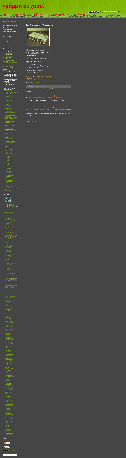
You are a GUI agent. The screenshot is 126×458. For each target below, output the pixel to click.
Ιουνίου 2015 (8, 431)
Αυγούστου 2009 (9, 353)
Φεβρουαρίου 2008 (9, 329)
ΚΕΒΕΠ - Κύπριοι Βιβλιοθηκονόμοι (9, 246)
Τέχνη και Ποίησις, (11, 283)
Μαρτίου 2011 (8, 378)
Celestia (7, 304)
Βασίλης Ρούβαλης (9, 227)
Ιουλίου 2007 (8, 320)
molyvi (7, 258)
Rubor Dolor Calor (9, 268)
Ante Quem (8, 226)
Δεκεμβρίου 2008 (9, 342)
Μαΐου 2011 (8, 380)
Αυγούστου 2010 (9, 368)
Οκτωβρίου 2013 (9, 414)
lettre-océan (8, 250)
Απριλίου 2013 (8, 408)
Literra (7, 252)
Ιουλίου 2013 (8, 412)
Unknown (59, 97)
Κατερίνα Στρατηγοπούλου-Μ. (11, 205)
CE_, (11, 281)
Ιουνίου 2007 (8, 318)
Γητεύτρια (7, 231)
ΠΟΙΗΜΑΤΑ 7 (35, 83)
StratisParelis (8, 309)
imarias (7, 243)
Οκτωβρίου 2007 (9, 324)
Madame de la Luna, (11, 279)
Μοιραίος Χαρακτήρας (10, 256)
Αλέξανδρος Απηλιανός (10, 220)
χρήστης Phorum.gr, (11, 288)
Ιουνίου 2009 (8, 350)
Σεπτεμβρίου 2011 (9, 384)
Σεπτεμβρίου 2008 (9, 338)
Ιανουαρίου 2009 (9, 343)
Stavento (7, 269)
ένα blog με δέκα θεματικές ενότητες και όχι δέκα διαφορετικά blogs (11, 210)
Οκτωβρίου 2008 (9, 339)
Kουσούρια (8, 247)
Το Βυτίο (7, 271)
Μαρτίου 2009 (8, 346)
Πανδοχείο (7, 262)
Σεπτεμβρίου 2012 (9, 399)
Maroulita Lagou (9, 308)
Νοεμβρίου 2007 (9, 325)
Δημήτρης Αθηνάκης (9, 232)
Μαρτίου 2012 (8, 392)
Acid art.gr (7, 223)
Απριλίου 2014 (8, 422)
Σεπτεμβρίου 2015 (9, 433)
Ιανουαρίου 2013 (9, 404)
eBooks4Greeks (9, 240)
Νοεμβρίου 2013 (9, 416)
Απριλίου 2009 (8, 347)
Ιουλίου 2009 (8, 351)
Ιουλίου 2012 (8, 397)
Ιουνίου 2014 (8, 425)
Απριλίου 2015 (8, 429)
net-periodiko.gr (8, 218)
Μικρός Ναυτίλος (9, 255)
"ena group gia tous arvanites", (12, 290)
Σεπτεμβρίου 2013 (9, 413)
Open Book (8, 260)
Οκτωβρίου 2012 (9, 400)
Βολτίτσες (7, 230)
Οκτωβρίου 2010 (9, 371)
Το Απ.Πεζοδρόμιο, (10, 276)
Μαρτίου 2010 (8, 362)
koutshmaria (8, 306)
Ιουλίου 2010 (8, 367)
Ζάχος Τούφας (8, 298)
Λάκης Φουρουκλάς (9, 248)
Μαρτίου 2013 (8, 406)
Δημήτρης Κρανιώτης (10, 234)
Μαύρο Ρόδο (8, 254)
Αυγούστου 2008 (9, 337)
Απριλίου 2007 (8, 316)
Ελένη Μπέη (8, 297)
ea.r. (6, 305)
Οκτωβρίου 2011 (9, 385)
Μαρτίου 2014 (8, 421)
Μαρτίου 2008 (8, 330)
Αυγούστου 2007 (9, 321)
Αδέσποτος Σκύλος (9, 219)
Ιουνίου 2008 (8, 334)
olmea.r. (7, 259)
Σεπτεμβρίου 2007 (9, 322)
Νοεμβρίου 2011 (9, 387)
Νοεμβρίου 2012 (9, 401)
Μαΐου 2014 (8, 424)
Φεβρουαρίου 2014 (9, 420)
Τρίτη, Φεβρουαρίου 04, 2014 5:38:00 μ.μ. (39, 109)
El (6, 241)
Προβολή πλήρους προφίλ (9, 212)
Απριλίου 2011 (8, 379)
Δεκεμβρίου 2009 (9, 358)
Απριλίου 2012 (8, 393)
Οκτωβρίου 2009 (9, 355)
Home (46, 88)
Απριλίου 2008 (8, 331)
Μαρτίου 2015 (8, 427)
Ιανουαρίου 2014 (9, 418)
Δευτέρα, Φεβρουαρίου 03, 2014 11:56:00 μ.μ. (40, 97)
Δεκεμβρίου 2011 (9, 388)
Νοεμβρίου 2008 (9, 341)
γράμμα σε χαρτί (23, 5)
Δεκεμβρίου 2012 (9, 402)
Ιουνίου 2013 (8, 410)
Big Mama (7, 228)
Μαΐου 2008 (8, 333)
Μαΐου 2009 (8, 349)
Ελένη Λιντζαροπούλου (10, 296)
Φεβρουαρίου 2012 (9, 391)
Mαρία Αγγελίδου (9, 301)
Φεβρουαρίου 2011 (9, 376)
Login (6, 439)
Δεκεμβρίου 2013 (9, 417)
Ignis (6, 242)
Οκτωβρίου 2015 (9, 434)
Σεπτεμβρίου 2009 (9, 354)
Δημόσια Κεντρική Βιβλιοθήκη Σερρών (9, 238)
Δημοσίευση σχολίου (32, 121)
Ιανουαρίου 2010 (9, 359)
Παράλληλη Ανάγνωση (10, 263)
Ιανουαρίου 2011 (9, 375)
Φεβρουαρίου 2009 (9, 345)
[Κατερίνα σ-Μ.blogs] (4, 50)
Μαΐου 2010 (8, 364)
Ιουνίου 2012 (8, 396)
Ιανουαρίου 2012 (9, 389)
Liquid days (8, 251)
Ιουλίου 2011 (8, 383)
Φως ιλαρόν (8, 302)
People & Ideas (8, 264)
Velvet (7, 310)
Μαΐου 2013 (8, 409)
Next (50, 88)
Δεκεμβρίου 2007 (9, 326)
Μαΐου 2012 (8, 395)
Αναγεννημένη (8, 222)
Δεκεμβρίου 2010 (9, 374)
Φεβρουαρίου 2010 (9, 360)
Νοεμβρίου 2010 (9, 372)
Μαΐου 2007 (8, 317)
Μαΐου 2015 (8, 430)
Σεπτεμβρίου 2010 (9, 370)
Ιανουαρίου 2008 (9, 328)
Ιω (6, 300)
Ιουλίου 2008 (8, 335)
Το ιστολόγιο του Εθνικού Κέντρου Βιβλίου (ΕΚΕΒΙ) (11, 236)
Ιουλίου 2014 (8, 426)
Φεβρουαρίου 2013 (9, 405)
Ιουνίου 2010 (8, 366)
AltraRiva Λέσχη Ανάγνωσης (11, 224)
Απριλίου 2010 (8, 363)
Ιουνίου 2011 (8, 381)
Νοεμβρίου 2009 (9, 356)
